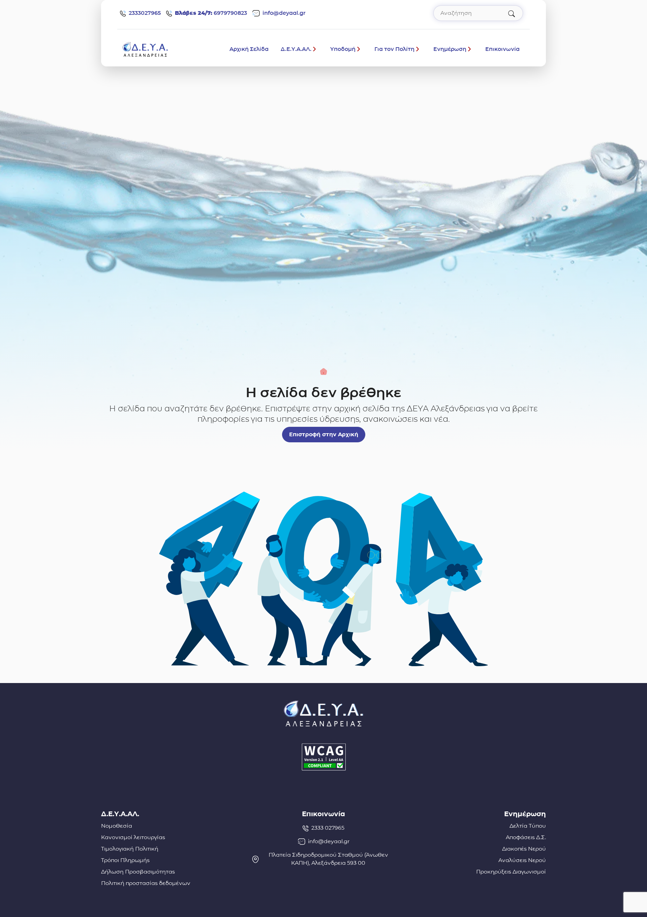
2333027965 (145, 13)
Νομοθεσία (116, 826)
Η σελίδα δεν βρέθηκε (323, 392)
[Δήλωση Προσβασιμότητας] (323, 757)
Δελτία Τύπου (528, 826)
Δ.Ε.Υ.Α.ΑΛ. (296, 49)
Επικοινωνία (502, 49)
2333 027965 (327, 828)
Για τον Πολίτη (394, 49)
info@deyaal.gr (284, 13)
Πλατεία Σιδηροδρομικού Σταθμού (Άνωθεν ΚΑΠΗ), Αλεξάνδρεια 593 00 (328, 859)
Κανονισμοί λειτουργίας (133, 837)
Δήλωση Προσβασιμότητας (138, 871)
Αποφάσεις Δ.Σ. (526, 837)
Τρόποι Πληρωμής (125, 860)
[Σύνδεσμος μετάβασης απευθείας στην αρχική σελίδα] (145, 49)
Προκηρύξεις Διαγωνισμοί (511, 871)
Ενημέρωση (449, 49)
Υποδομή (343, 49)
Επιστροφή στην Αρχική (323, 434)
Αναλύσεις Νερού (522, 860)
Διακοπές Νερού (524, 849)
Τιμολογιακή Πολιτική (129, 849)
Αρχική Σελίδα (249, 49)
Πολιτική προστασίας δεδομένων (145, 883)
